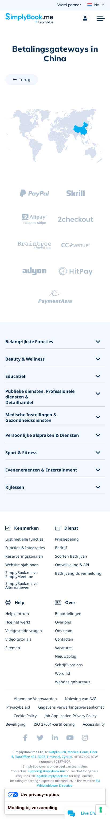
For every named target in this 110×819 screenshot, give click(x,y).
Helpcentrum (17, 613)
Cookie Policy (25, 715)
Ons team (63, 630)
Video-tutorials (18, 639)
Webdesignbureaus (72, 681)
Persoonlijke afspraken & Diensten (42, 435)
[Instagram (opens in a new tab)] (84, 738)
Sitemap (12, 647)
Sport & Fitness (21, 453)
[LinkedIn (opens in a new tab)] (55, 738)
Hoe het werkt (17, 622)
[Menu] (101, 18)
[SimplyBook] (29, 18)
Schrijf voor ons (69, 664)
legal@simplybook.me (52, 776)
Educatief (15, 376)
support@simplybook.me (46, 771)
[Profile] (85, 18)
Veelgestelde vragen (23, 630)
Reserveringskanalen (24, 556)
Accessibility (94, 724)
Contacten (64, 639)
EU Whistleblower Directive (68, 783)
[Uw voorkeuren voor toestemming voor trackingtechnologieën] (101, 810)
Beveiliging (16, 724)
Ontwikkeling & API (72, 564)
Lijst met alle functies (24, 539)
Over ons (63, 622)
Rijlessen (14, 487)
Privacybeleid (18, 707)
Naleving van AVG (80, 698)
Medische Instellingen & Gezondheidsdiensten (31, 417)
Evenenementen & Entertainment (41, 470)
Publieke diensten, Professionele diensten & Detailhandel (39, 397)
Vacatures (64, 647)
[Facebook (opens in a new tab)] (25, 738)
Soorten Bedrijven (71, 556)
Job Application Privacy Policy (70, 715)
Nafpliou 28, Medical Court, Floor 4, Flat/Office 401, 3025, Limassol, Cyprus (54, 754)
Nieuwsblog (65, 656)
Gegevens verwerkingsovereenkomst (71, 707)
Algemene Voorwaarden (35, 698)
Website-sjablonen (22, 564)
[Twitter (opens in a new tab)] (40, 738)
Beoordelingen (68, 613)
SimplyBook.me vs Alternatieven (21, 585)
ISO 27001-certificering (54, 724)
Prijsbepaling (67, 539)
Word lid (62, 673)
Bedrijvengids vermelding (78, 573)
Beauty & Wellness (25, 359)
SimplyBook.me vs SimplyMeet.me (21, 574)
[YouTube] (70, 738)
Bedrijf (61, 547)
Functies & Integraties (25, 547)
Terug (24, 79)
